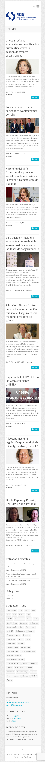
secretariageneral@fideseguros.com (18, 702)
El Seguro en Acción (13, 635)
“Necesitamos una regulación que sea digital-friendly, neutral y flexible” (22, 442)
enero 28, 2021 (20, 424)
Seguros (33, 672)
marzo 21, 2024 (20, 223)
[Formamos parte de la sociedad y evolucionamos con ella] (22, 125)
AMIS (28, 615)
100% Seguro (11, 611)
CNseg (14, 623)
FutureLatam (11, 643)
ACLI (8, 615)
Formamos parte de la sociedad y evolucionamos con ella (22, 110)
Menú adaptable (37, 6)
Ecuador (31, 631)
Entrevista (26, 635)
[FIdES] (21, 17)
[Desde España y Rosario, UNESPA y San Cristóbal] (22, 514)
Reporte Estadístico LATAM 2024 (16, 584)
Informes (21, 643)
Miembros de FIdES (13, 664)
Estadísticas (11, 639)
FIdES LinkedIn (22, 750)
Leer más (35, 98)
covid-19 (10, 631)
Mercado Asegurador (14, 656)
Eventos (8, 596)
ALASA (21, 615)
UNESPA (34, 676)
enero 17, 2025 (20, 92)
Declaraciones (20, 631)
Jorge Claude (25, 647)
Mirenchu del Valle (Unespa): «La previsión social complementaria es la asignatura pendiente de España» (22, 176)
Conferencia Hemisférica (15, 627)
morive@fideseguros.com (14, 705)
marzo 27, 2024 (20, 154)
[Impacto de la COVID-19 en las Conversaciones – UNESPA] (22, 395)
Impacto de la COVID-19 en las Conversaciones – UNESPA (22, 380)
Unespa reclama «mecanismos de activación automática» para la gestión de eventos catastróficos (22, 48)
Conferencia (34, 623)
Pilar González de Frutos (23, 668)
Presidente (10, 672)
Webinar (9, 680)
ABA (33, 611)
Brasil (29, 619)
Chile (36, 619)
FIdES (11, 92)
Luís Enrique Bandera (28, 651)
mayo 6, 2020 (19, 546)
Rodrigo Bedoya (22, 672)
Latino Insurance (12, 651)
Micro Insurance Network (15, 660)
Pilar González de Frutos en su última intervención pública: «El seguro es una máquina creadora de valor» (21, 313)
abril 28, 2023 (19, 362)
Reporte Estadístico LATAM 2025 (16, 570)
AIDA (14, 615)
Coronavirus (30, 627)
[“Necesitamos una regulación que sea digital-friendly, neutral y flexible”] (22, 456)
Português (17, 718)
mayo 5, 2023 (19, 291)
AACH (27, 611)
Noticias (9, 95)
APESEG (9, 619)
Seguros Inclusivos (13, 676)
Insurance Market (12, 647)
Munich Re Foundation (30, 664)
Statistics (25, 676)
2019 (20, 611)
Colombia (23, 623)
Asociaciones (19, 619)
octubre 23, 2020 (20, 485)
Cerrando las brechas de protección (18, 580)
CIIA (8, 623)
